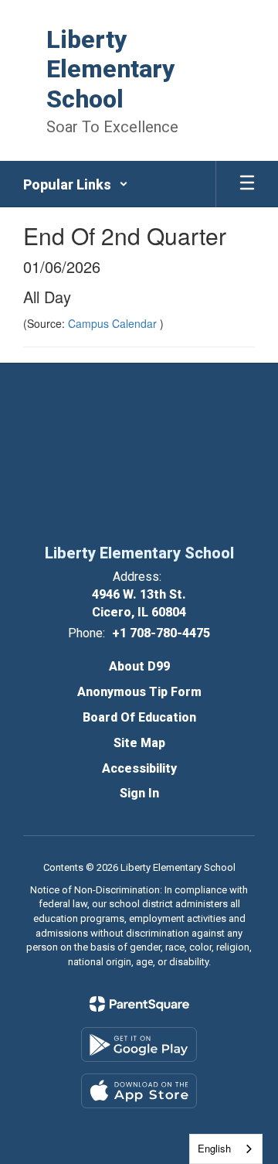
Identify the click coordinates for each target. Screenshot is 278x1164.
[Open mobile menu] (247, 184)
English (214, 1148)
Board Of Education (139, 717)
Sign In (139, 793)
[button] (76, 184)
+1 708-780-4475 (161, 633)
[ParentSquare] (139, 1004)
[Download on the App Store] (139, 1091)
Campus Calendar (114, 323)
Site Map (139, 743)
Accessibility (139, 768)
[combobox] (226, 1149)
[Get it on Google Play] (139, 1044)
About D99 (139, 666)
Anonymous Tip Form (139, 691)
